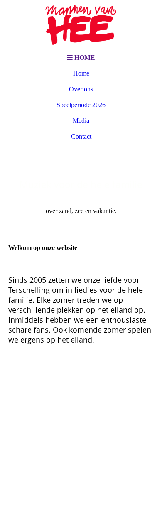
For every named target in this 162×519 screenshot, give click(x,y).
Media (81, 120)
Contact (81, 136)
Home (81, 73)
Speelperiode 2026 (81, 104)
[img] (81, 25)
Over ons (81, 89)
